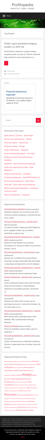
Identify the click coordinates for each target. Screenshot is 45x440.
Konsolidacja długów (11, 370)
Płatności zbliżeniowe (22, 401)
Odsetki (20, 391)
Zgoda (23, 437)
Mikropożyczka (14, 390)
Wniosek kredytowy (32, 407)
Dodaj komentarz (13, 74)
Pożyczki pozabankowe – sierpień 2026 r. (19, 252)
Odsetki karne (27, 390)
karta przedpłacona (18, 367)
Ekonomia (18, 364)
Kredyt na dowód (11, 326)
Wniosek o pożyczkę (9, 410)
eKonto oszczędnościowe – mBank (17, 139)
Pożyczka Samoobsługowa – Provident (19, 153)
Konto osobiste (17, 375)
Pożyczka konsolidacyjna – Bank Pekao (19, 181)
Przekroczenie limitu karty (17, 398)
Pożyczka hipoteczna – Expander (17, 195)
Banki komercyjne (9, 361)
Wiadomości (22, 407)
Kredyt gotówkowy (18, 379)
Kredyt (27, 374)
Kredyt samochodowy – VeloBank (17, 174)
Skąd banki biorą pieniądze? (15, 209)
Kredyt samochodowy (30, 385)
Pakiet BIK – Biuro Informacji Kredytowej (19, 164)
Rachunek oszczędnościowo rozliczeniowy (22, 404)
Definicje (6, 364)
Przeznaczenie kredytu (10, 401)
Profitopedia (22, 4)
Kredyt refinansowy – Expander (16, 150)
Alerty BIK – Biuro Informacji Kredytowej (19, 185)
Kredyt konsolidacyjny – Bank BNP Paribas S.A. (22, 177)
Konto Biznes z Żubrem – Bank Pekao (18, 136)
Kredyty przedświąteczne (10, 388)
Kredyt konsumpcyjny (20, 382)
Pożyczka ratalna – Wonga (14, 146)
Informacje (11, 71)
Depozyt (12, 364)
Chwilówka (35, 361)
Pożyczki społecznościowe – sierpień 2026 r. (21, 222)
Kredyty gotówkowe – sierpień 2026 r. (18, 277)
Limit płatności (22, 388)
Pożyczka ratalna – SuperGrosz (16, 143)
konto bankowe (24, 370)
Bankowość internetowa (20, 361)
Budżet (29, 361)
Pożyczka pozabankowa (24, 395)
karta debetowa (31, 364)
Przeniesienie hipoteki (29, 398)
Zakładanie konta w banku (24, 410)
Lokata (28, 388)
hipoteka (24, 364)
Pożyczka (10, 394)
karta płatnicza (29, 367)
